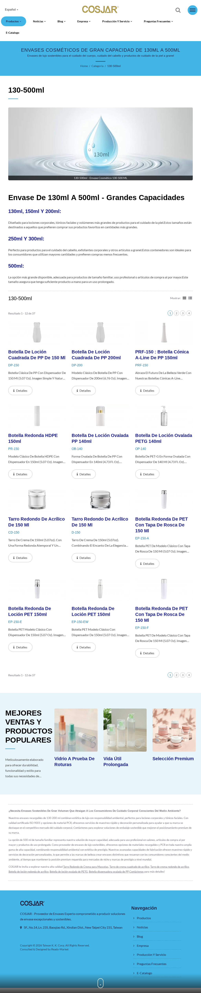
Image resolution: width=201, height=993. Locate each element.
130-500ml (114, 66)
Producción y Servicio (116, 21)
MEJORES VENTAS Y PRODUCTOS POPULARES (28, 726)
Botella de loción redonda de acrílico (28, 871)
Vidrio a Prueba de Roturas (74, 761)
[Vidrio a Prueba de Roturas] (76, 730)
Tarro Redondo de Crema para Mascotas (85, 866)
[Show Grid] (184, 298)
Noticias (38, 21)
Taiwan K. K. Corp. (54, 945)
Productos (12, 21)
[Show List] (190, 298)
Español (10, 9)
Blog (61, 21)
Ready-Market (60, 949)
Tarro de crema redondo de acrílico (169, 866)
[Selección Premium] (174, 730)
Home (84, 66)
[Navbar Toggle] (192, 10)
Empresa (83, 21)
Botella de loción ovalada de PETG (69, 871)
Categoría (97, 66)
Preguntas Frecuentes (157, 21)
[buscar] (178, 10)
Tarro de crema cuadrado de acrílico (129, 866)
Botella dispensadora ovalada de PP (109, 871)
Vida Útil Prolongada (115, 761)
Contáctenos (136, 871)
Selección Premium (173, 758)
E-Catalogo (12, 32)
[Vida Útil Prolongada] (125, 730)
